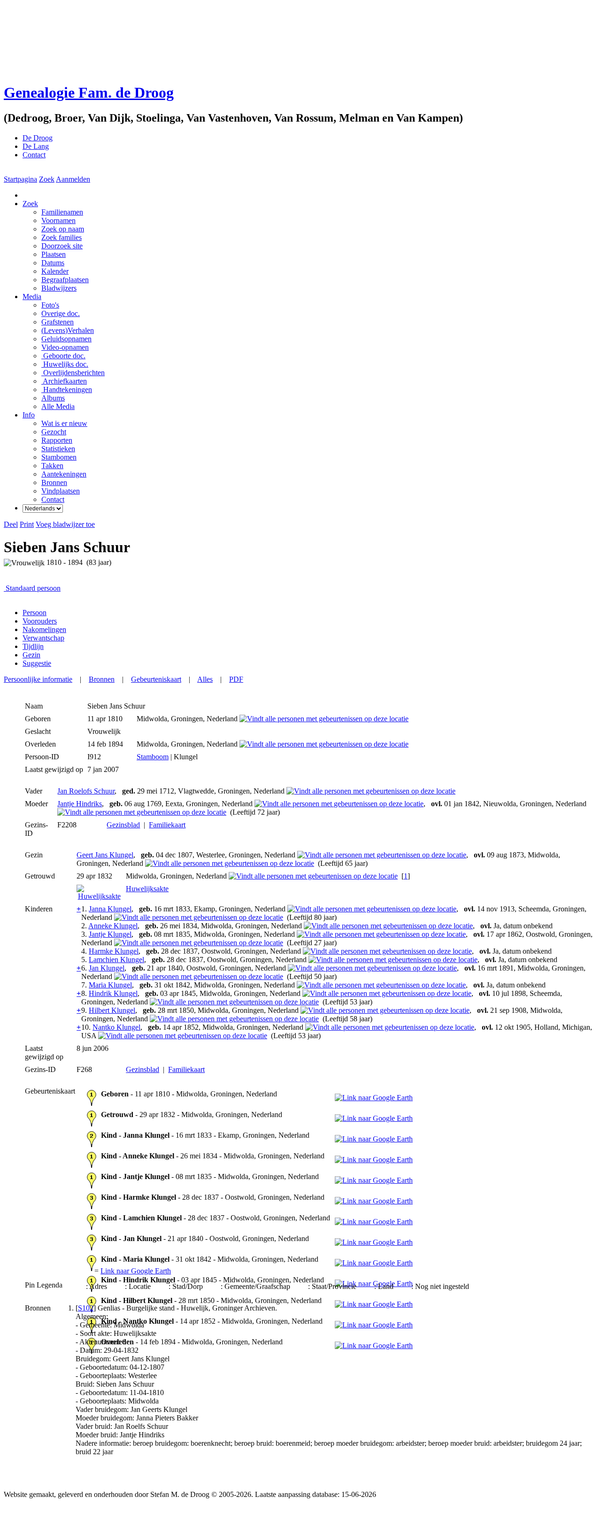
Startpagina (20, 179)
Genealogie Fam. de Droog (89, 92)
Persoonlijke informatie (38, 679)
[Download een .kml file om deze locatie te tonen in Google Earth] (374, 1098)
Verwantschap (43, 638)
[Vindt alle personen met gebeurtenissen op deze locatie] (323, 719)
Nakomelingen (44, 629)
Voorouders (40, 621)
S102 (85, 1308)
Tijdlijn (33, 646)
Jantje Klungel (110, 934)
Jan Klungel (106, 968)
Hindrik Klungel (113, 993)
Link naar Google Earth (135, 1271)
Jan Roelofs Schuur (86, 791)
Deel (11, 524)
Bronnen (102, 679)
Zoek (46, 179)
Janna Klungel (110, 909)
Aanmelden (73, 179)
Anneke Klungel (113, 926)
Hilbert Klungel (112, 1010)
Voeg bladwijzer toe (65, 524)
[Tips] (65, 588)
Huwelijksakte (147, 889)
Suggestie (37, 663)
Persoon (34, 613)
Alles (205, 679)
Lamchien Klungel (116, 960)
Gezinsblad (123, 825)
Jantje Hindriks (79, 804)
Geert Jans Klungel (105, 855)
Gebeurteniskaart (156, 679)
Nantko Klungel (116, 1027)
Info (29, 415)
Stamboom (153, 757)
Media (32, 297)
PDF (236, 679)
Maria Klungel (110, 985)
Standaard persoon (33, 588)
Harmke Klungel (114, 951)
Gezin (31, 655)
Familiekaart (167, 825)
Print (27, 524)
